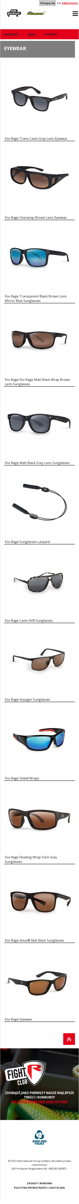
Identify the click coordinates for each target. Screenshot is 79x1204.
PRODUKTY (11, 34)
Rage (8, 10)
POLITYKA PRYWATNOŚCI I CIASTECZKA (39, 1187)
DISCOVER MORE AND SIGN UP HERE (39, 1101)
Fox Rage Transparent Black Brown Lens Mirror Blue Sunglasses (36, 298)
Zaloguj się (47, 3)
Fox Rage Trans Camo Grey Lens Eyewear (36, 138)
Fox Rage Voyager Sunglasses (27, 699)
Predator (31, 10)
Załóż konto (70, 3)
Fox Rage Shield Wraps (22, 778)
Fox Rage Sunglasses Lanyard (27, 542)
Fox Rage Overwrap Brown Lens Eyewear (36, 217)
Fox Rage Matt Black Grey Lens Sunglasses (37, 463)
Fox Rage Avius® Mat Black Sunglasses (34, 940)
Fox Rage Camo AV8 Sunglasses (29, 620)
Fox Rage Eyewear (18, 1019)
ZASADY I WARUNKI (39, 1183)
